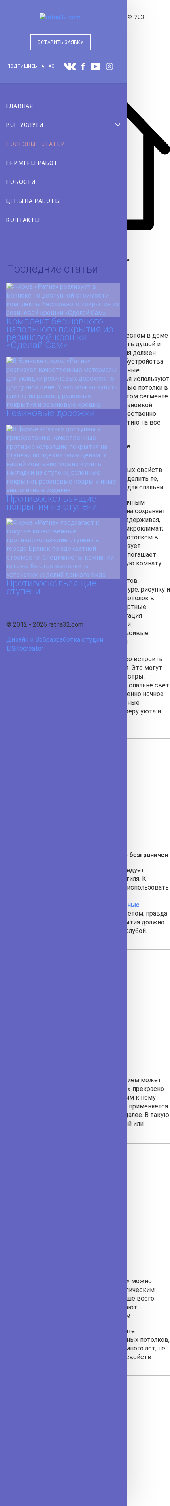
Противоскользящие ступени (51, 587)
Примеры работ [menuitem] (32, 163)
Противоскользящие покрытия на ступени (51, 502)
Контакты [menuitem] (23, 220)
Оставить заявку (60, 42)
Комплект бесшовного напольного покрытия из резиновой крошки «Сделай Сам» (59, 333)
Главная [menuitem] (19, 106)
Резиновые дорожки (50, 413)
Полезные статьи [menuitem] (35, 144)
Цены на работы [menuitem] (33, 201)
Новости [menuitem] (21, 182)
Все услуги (24, 125)
